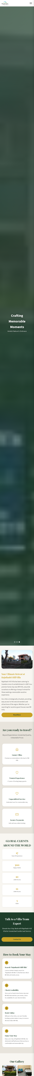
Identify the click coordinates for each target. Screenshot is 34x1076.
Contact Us (17, 939)
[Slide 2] (17, 642)
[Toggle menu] (30, 3)
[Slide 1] (14, 642)
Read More (17, 715)
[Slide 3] (19, 642)
